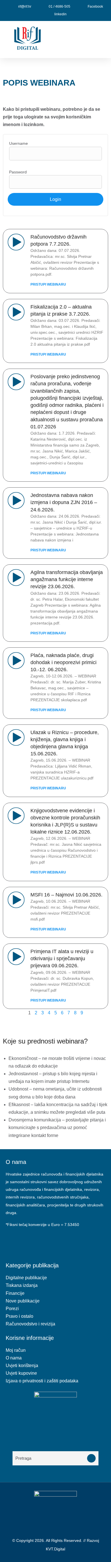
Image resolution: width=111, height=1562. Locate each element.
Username (18, 143)
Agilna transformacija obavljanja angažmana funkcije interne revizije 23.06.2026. (66, 579)
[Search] (91, 1458)
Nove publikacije (23, 1301)
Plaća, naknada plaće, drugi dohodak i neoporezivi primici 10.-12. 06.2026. (63, 662)
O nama (14, 1357)
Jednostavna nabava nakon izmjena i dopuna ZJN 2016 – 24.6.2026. (63, 502)
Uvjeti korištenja (22, 1365)
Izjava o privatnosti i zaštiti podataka (42, 1380)
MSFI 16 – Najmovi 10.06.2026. (66, 895)
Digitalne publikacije (26, 1277)
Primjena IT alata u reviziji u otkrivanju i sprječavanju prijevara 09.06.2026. (61, 958)
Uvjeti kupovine (21, 1373)
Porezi (12, 1308)
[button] (83, 39)
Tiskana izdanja (22, 1285)
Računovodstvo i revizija (30, 1323)
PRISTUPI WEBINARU (48, 284)
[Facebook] (13, 1241)
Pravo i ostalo (19, 1316)
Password (18, 172)
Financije (15, 1293)
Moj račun (16, 1350)
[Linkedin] (28, 1241)
